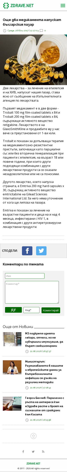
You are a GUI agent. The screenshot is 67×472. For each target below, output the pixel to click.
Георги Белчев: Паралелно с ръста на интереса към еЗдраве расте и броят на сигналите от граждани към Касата (44, 406)
